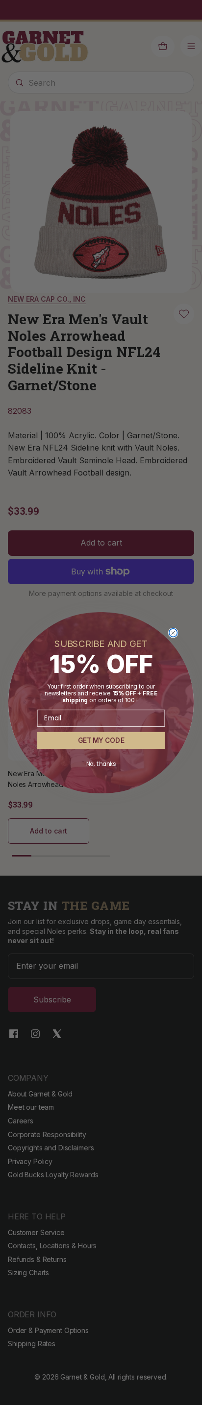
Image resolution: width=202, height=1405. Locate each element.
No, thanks (101, 764)
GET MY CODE (101, 740)
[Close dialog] (173, 632)
